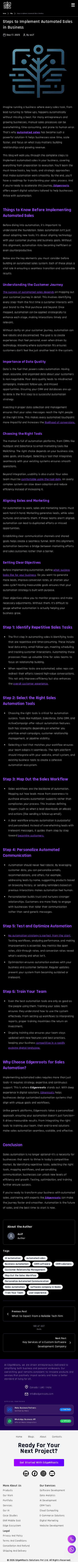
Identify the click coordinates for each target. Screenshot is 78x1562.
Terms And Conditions (15, 1540)
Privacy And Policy (13, 1535)
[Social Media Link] (26, 1473)
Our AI (6, 1510)
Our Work (8, 1495)
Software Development (52, 1490)
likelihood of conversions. (60, 422)
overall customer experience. (30, 684)
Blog (11, 13)
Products (8, 1490)
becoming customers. (31, 836)
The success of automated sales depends (28, 292)
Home (4, 13)
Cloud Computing (49, 1510)
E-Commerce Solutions (52, 1515)
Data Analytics (47, 1495)
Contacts (57, 1436)
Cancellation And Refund (16, 1545)
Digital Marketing (49, 1520)
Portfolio (8, 1500)
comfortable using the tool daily (41, 479)
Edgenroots (47, 1092)
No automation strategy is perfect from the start (39, 936)
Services (7, 1505)
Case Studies (10, 1515)
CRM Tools (45, 1505)
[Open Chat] (72, 1549)
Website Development (52, 1525)
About (43, 1436)
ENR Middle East (12, 1520)
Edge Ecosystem (12, 1525)
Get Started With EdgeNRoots (39, 1462)
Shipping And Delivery (14, 1550)
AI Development (48, 1500)
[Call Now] (72, 1539)
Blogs (31, 1436)
